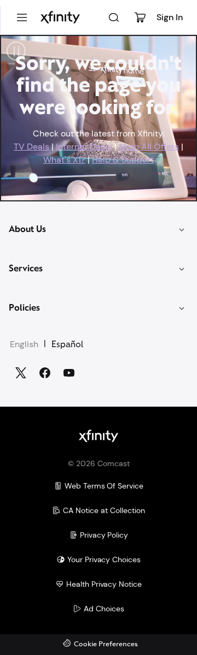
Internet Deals (84, 146)
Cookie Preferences (106, 644)
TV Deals (31, 146)
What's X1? (64, 159)
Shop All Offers (149, 146)
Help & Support (123, 159)
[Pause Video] (16, 51)
